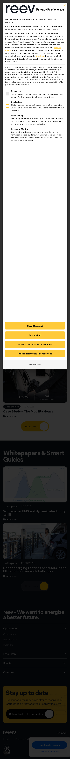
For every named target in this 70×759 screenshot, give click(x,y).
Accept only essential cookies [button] (35, 344)
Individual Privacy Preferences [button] (35, 353)
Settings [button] (40, 56)
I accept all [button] (35, 335)
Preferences (35, 364)
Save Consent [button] (35, 325)
